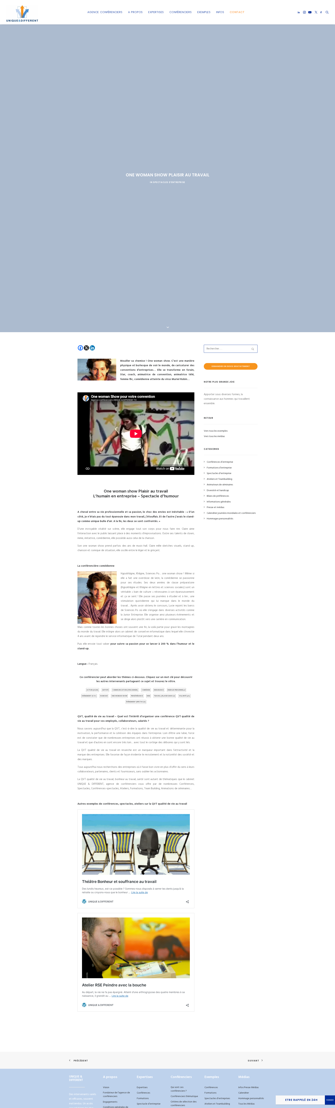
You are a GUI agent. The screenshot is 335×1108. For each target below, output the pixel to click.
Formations (143, 1098)
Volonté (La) (184, 696)
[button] (299, 12)
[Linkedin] (92, 347)
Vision (106, 1087)
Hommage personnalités (251, 1098)
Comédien (146, 690)
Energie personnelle (176, 690)
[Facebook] (80, 347)
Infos (220, 12)
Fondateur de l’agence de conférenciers (116, 1094)
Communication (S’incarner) (125, 690)
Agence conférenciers (104, 12)
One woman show (119, 696)
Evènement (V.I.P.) (89, 696)
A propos (135, 12)
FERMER (330, 1100)
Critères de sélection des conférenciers (183, 1103)
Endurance (159, 690)
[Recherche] (231, 349)
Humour (104, 696)
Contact (237, 12)
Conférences (143, 1093)
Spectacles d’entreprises (217, 1098)
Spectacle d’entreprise (149, 1104)
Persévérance (137, 696)
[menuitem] (105, 12)
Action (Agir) (92, 690)
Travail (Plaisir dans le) (164, 696)
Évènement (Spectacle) (136, 701)
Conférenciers (180, 12)
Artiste (105, 690)
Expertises (156, 12)
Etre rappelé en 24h (301, 1100)
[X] (86, 347)
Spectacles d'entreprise (169, 182)
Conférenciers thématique (184, 1096)
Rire (148, 696)
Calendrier (243, 1093)
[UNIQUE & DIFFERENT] (22, 12)
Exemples (204, 12)
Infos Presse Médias (248, 1087)
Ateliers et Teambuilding (217, 1104)
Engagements (110, 1102)
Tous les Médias (246, 1104)
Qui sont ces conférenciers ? (179, 1089)
